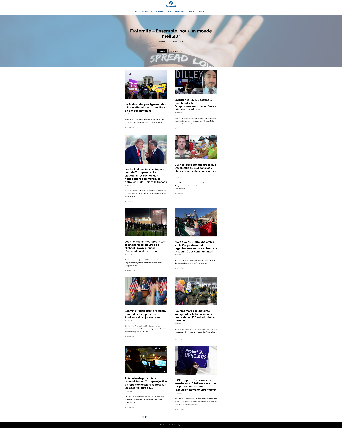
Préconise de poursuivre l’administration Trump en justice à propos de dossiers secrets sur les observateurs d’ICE (146, 383)
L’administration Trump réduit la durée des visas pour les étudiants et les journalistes (145, 314)
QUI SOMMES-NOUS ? (176, 51)
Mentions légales (177, 425)
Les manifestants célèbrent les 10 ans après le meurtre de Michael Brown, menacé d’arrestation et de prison (145, 246)
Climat (135, 11)
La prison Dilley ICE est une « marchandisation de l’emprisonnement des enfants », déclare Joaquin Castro (196, 104)
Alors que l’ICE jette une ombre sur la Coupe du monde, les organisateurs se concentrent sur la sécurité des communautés (196, 246)
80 (147, 417)
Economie (159, 11)
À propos (190, 11)
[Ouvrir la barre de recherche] (339, 11)
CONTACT (162, 51)
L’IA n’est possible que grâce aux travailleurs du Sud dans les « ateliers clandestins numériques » (195, 169)
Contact (201, 11)
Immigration (179, 11)
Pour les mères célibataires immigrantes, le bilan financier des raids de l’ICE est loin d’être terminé (195, 315)
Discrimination (147, 11)
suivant (153, 417)
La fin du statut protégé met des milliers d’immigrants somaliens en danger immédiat (145, 107)
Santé (169, 11)
